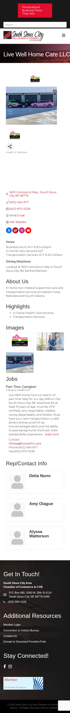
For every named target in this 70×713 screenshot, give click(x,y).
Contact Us (10, 636)
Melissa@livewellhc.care (25, 443)
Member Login (12, 624)
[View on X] (15, 232)
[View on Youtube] (28, 232)
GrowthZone (54, 708)
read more (52, 434)
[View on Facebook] (9, 232)
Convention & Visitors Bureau (21, 630)
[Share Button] (10, 146)
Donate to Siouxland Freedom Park (24, 641)
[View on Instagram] (22, 232)
